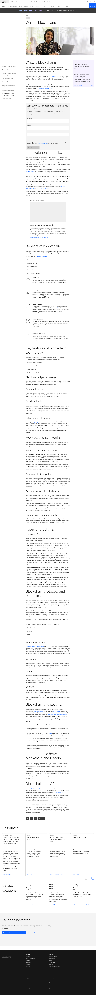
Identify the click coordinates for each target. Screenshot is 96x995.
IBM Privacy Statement (43, 143)
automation (56, 335)
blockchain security (39, 711)
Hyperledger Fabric (30, 646)
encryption (28, 718)
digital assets (61, 427)
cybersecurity (56, 711)
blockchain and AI (35, 788)
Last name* (29, 125)
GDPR (50, 733)
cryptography (34, 422)
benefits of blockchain (41, 256)
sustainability (56, 307)
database (54, 76)
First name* (29, 118)
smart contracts (30, 171)
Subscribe (30, 147)
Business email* (30, 132)
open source (40, 646)
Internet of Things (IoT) (44, 188)
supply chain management (45, 88)
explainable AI (59, 792)
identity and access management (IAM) (57, 714)
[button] (91, 1)
